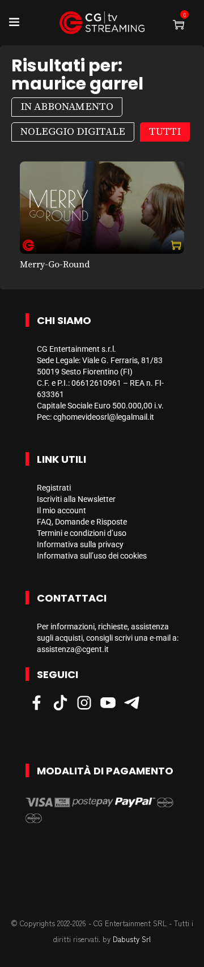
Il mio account (61, 510)
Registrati (54, 487)
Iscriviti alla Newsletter (76, 499)
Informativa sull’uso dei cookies (92, 555)
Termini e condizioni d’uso (81, 533)
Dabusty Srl (132, 939)
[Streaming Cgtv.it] (102, 22)
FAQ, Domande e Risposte (82, 521)
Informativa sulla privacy (80, 544)
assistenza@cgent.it (73, 649)
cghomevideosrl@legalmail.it (103, 416)
